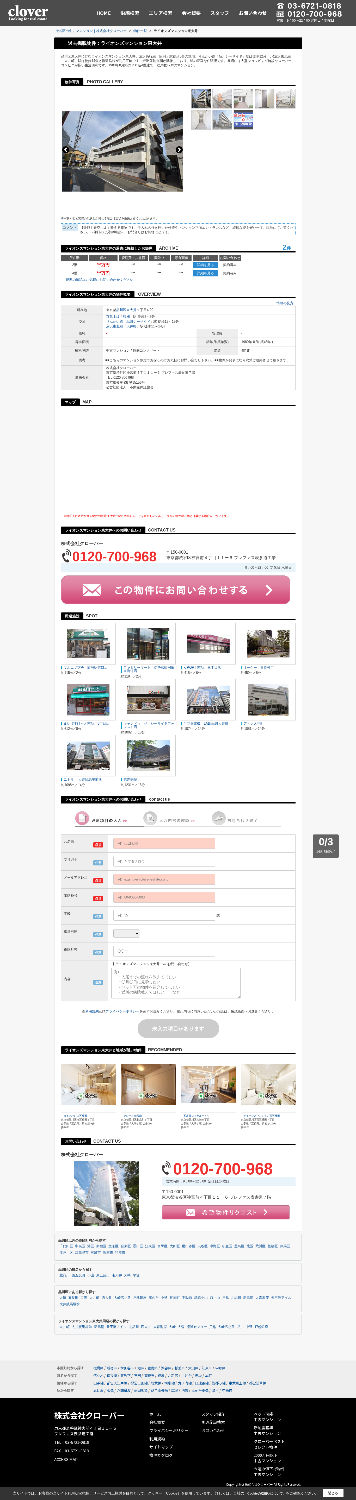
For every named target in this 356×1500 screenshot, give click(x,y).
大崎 (127, 1275)
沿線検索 (129, 12)
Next (179, 149)
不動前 (187, 1298)
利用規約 (92, 1011)
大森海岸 (262, 1298)
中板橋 (227, 1390)
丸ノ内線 (185, 1383)
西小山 (215, 1298)
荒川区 (260, 1246)
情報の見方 (285, 303)
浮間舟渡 (124, 1390)
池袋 (184, 1390)
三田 (137, 1375)
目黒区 (162, 1246)
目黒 (84, 1298)
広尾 (174, 1390)
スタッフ (219, 12)
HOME (103, 12)
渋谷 (215, 1390)
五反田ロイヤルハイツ (196, 1115)
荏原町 (175, 1298)
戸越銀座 (139, 1298)
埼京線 (169, 1383)
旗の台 (154, 1298)
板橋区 (273, 1246)
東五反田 (103, 1275)
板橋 (110, 1390)
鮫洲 (126, 317)
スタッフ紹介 (213, 1414)
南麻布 (149, 1375)
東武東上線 (237, 1383)
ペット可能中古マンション (267, 1416)
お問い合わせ (253, 12)
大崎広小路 (122, 1298)
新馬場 (248, 1298)
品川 (240, 1327)
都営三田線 (139, 1383)
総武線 (156, 1383)
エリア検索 (160, 12)
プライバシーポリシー (122, 1011)
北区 (250, 1246)
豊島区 (239, 1246)
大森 (181, 1327)
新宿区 (101, 1246)
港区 (90, 1246)
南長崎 (112, 1375)
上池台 (186, 1375)
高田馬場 (141, 1390)
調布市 (108, 1253)
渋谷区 (203, 1246)
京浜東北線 (114, 326)
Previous (65, 149)
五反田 (73, 1298)
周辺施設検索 (213, 1422)
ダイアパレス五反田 (75, 1115)
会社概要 (191, 12)
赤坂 (198, 1375)
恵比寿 (98, 1390)
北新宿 (173, 1375)
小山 (90, 1275)
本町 (208, 1375)
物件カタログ (161, 1455)
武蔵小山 (201, 1298)
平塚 (136, 1275)
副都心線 (218, 1383)
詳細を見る (205, 265)
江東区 (150, 1246)
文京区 (113, 1246)
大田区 (175, 1246)
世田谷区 (188, 1246)
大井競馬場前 (69, 1304)
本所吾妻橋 (200, 1390)
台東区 (126, 1246)
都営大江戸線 (117, 1383)
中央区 (80, 1246)
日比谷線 (201, 1383)
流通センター (197, 1327)
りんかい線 (114, 322)
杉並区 (227, 1246)
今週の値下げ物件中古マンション (269, 1471)
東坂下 (125, 1375)
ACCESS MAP (66, 1459)
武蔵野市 (82, 1253)
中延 (164, 1298)
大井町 (131, 326)
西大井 (107, 1298)
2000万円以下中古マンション (267, 1458)
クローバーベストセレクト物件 (269, 1444)
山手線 (98, 1383)
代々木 (98, 1375)
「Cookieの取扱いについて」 (265, 1493)
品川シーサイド (138, 322)
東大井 (131, 310)
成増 (161, 1375)
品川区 (121, 310)
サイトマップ (161, 1447)
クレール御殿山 (133, 1115)
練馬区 (285, 1246)
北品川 (64, 1275)
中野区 (215, 1246)
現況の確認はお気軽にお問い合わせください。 (101, 280)
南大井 (117, 1275)
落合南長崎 (159, 1390)
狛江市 (120, 1253)
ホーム (155, 1414)
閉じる (333, 1493)
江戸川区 (66, 1253)
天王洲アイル (281, 1298)
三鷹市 (96, 1253)
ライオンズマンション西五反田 (261, 1115)
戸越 (225, 1298)
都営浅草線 (257, 1383)
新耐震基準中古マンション (267, 1430)
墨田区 (138, 1246)
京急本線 (113, 317)
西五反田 (78, 1275)
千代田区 (66, 1246)
